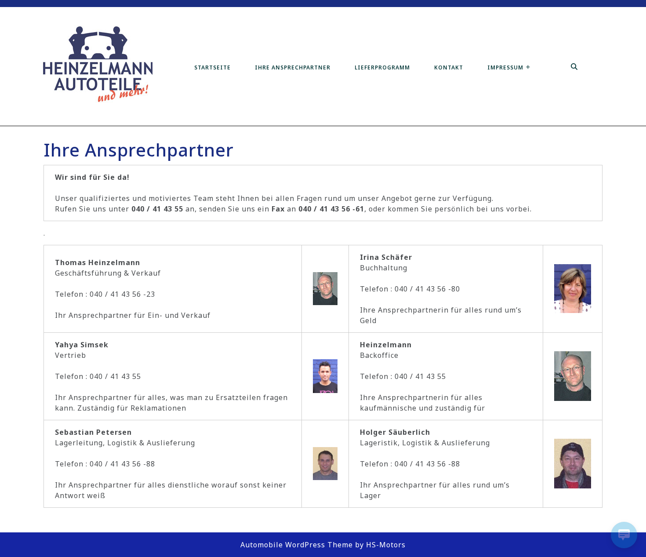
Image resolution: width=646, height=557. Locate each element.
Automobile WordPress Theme (296, 545)
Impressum (505, 67)
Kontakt (448, 67)
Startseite (212, 67)
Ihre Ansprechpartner (292, 67)
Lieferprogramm (382, 67)
